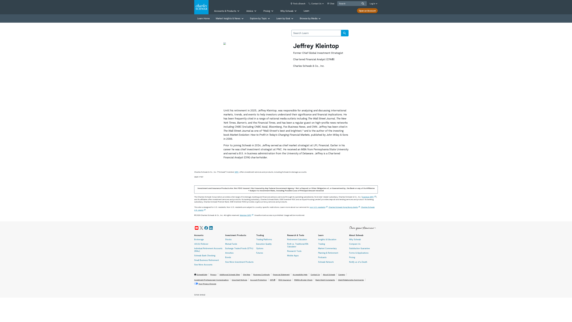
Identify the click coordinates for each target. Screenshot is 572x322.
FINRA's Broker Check (303, 280)
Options (259, 248)
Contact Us (315, 274)
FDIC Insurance (284, 280)
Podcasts (322, 257)
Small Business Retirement (206, 260)
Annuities (229, 253)
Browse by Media (308, 18)
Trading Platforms (264, 239)
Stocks (228, 239)
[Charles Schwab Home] (201, 7)
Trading (321, 244)
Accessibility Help (300, 274)
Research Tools (294, 251)
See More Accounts (203, 264)
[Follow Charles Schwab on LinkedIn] (211, 228)
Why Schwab (355, 239)
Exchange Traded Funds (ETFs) (239, 248)
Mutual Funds (231, 244)
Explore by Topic (258, 18)
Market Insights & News (228, 18)
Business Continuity (261, 274)
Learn (306, 10)
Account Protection (258, 280)
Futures (259, 253)
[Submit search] (363, 3)
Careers (341, 274)
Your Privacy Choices (207, 284)
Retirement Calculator (297, 239)
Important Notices (239, 280)
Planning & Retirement (328, 253)
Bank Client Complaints (325, 280)
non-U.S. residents (317, 207)
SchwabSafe (202, 274)
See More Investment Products (239, 262)
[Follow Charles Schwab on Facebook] (206, 228)
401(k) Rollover (201, 244)
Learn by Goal (283, 18)
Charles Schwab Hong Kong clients (343, 207)
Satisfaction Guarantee (359, 248)
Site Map (246, 274)
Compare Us (354, 244)
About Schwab (329, 274)
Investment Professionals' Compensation (211, 280)
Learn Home (203, 18)
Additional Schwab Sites (230, 274)
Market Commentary (327, 248)
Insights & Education (327, 239)
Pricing (352, 257)
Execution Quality (264, 244)
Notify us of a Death (358, 262)
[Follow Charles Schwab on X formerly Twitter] (201, 228)
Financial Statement (281, 274)
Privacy (213, 274)
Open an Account (367, 10)
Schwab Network (326, 262)
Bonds (228, 257)
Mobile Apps (293, 255)
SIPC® (272, 280)
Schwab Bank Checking (204, 255)
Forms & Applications (359, 253)
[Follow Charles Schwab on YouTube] (196, 228)
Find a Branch (299, 3)
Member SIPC (245, 215)
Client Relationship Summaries (351, 280)
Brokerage (199, 239)
